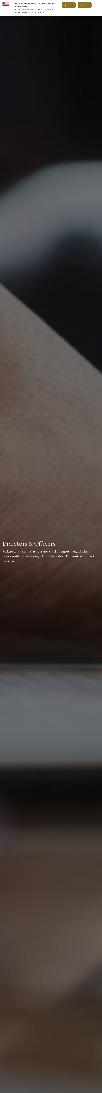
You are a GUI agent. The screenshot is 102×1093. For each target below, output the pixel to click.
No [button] (82, 5)
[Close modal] (96, 5)
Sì (66, 5)
